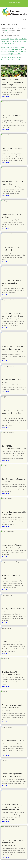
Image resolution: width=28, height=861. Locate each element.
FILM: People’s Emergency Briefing (12, 577)
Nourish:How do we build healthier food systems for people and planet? (12, 82)
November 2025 (6, 54)
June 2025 (22, 49)
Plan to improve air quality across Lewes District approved (12, 708)
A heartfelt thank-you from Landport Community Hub (13, 742)
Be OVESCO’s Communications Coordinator (14, 447)
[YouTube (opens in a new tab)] (17, 4)
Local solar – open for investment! (10, 249)
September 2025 (13, 51)
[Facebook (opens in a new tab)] (11, 4)
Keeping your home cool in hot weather (12, 183)
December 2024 (16, 60)
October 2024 (16, 57)
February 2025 (14, 47)
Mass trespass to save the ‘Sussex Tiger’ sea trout (12, 348)
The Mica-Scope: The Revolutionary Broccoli (11, 673)
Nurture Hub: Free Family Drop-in (12, 150)
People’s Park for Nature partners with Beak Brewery (13, 315)
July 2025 (4, 51)
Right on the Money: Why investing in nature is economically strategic (12, 807)
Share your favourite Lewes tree (13, 610)
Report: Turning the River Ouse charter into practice (12, 775)
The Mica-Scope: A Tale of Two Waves (14, 381)
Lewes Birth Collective (11, 641)
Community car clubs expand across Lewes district (14, 282)
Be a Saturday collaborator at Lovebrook (14, 480)
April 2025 (8, 49)
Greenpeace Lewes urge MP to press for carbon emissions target (13, 843)
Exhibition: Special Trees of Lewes (13, 117)
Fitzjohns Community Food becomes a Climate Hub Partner (13, 413)
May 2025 (15, 49)
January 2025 (5, 47)
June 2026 (19, 41)
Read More (5, 96)
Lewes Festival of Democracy (13, 545)
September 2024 (6, 57)
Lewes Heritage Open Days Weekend (12, 216)
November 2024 (5, 60)
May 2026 (12, 41)
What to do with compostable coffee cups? (14, 513)
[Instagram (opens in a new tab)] (14, 4)
